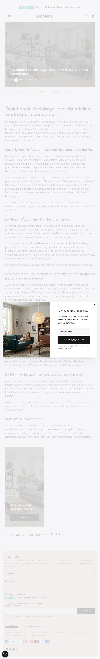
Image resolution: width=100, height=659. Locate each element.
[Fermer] (94, 304)
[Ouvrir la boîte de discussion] (5, 654)
